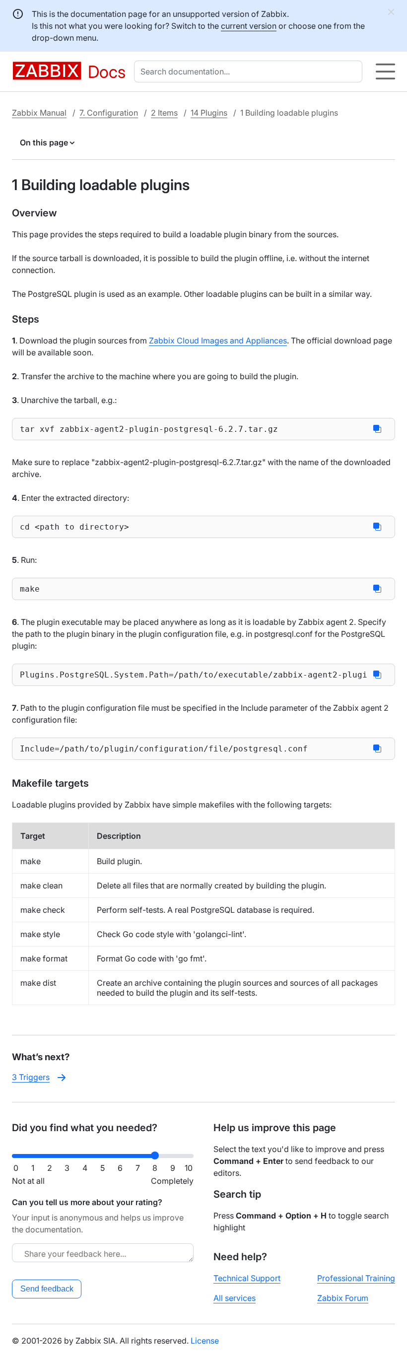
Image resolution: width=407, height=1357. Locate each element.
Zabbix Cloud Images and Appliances (218, 340)
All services (234, 1298)
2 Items (164, 113)
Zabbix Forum (342, 1298)
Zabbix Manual (39, 113)
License (205, 1341)
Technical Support (246, 1278)
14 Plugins (209, 113)
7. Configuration (108, 113)
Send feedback (46, 1289)
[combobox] (250, 71)
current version (248, 26)
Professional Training (356, 1278)
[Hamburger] (385, 71)
